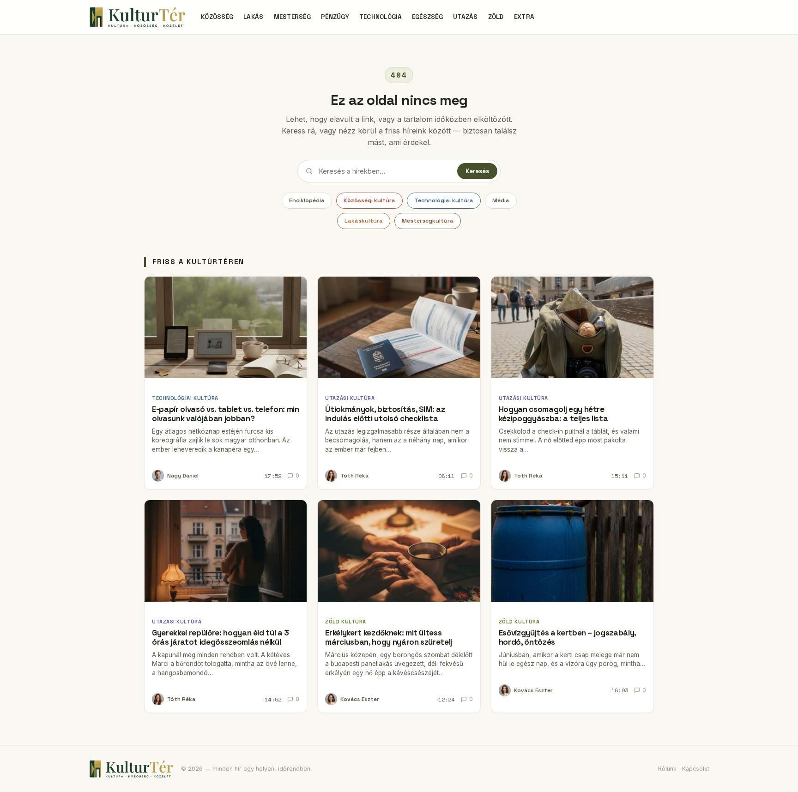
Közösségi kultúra (369, 200)
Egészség (427, 17)
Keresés (477, 171)
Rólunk (667, 768)
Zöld (496, 17)
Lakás (253, 17)
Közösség (217, 17)
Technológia (380, 17)
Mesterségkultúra (427, 220)
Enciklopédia (307, 200)
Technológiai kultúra (443, 200)
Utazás (465, 17)
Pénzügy (335, 17)
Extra (524, 17)
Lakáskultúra (364, 220)
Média (500, 200)
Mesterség (292, 17)
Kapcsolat (695, 768)
